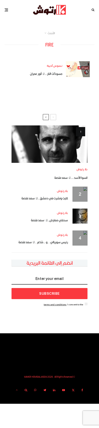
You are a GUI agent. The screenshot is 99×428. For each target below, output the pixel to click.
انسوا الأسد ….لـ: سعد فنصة (70, 178)
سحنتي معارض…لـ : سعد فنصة (49, 220)
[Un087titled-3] (78, 69)
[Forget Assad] (49, 144)
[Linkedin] (54, 390)
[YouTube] (63, 390)
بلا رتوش (81, 169)
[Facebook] (82, 390)
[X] (73, 390)
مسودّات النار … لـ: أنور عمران (46, 74)
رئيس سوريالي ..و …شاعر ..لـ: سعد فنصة (43, 242)
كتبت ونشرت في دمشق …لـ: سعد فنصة (44, 198)
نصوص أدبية (54, 66)
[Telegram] (45, 390)
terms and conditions (55, 304)
